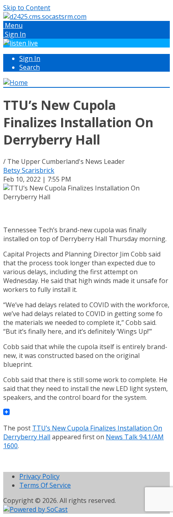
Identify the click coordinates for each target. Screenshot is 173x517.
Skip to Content (26, 7)
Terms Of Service (45, 485)
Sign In (29, 58)
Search (29, 67)
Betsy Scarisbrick (28, 170)
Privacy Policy (39, 476)
